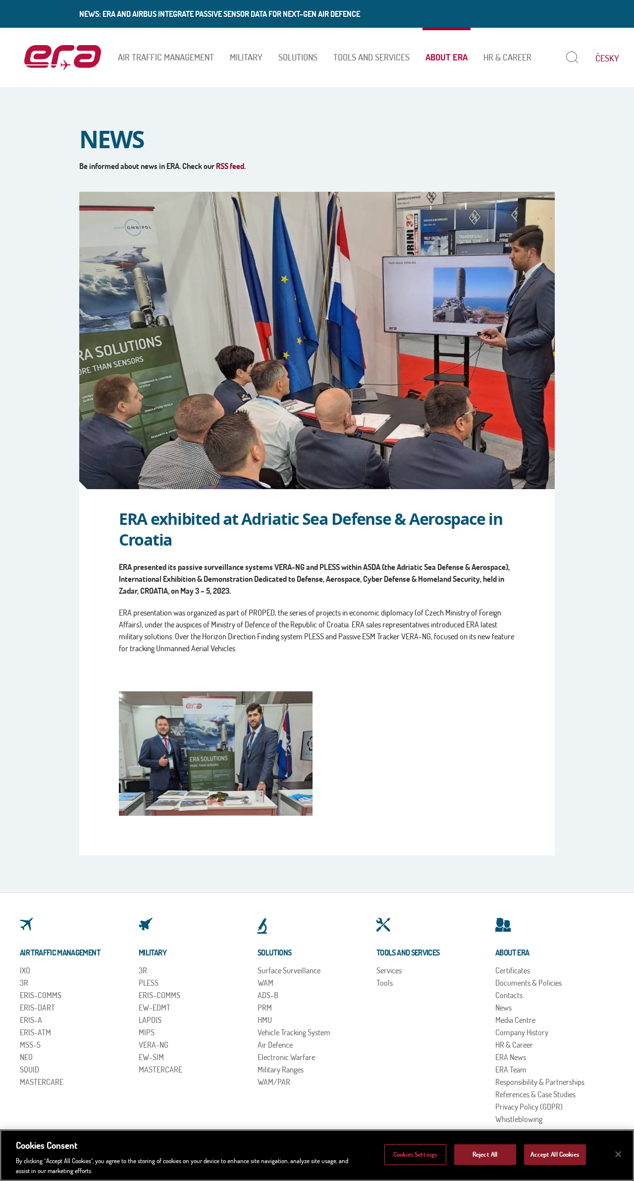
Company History (521, 1032)
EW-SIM (151, 1057)
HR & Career (507, 57)
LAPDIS (150, 1020)
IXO (25, 970)
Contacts (509, 995)
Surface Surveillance (289, 970)
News (503, 1007)
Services (389, 970)
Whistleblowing (518, 1119)
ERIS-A (31, 1020)
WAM (265, 983)
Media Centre (515, 1020)
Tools (384, 983)
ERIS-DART (37, 1007)
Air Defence (275, 1045)
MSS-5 (30, 1045)
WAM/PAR (274, 1082)
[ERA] (62, 57)
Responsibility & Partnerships (539, 1082)
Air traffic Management (166, 57)
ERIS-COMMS (40, 995)
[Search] (570, 57)
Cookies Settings (415, 1154)
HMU (265, 1020)
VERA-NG (153, 1045)
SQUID (29, 1069)
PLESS (148, 983)
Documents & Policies (528, 983)
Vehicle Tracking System (294, 1032)
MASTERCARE (41, 1082)
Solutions (297, 57)
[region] (317, 1155)
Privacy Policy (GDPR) (529, 1107)
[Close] (618, 1154)
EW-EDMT (154, 1007)
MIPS (147, 1032)
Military (246, 57)
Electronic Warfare (286, 1057)
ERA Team (511, 1069)
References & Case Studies (535, 1094)
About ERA (446, 57)
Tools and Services (371, 57)
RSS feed (230, 166)
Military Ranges (281, 1069)
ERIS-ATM (35, 1032)
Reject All (485, 1154)
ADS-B (268, 995)
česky (607, 58)
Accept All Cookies (554, 1154)
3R (24, 983)
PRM (265, 1007)
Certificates (512, 970)
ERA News (510, 1057)
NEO (26, 1057)
